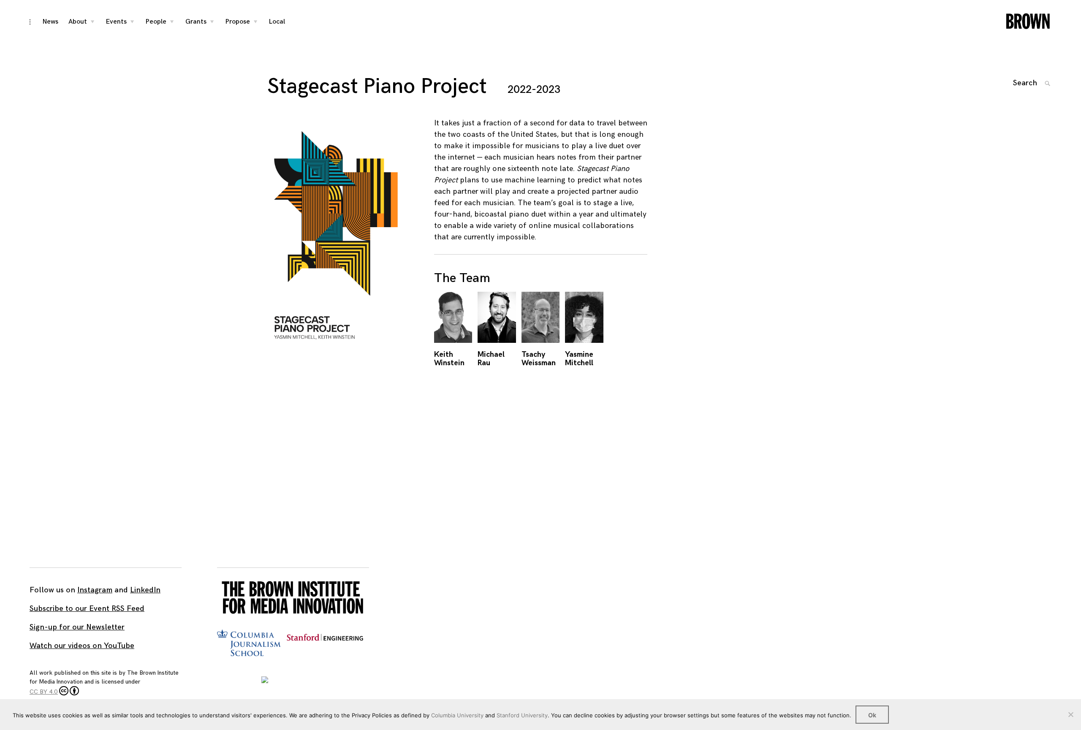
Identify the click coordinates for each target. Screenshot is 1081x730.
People (156, 22)
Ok (872, 715)
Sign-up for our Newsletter (77, 627)
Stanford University (522, 715)
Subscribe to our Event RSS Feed (87, 608)
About (77, 22)
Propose (237, 22)
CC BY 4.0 (44, 691)
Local (277, 22)
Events (116, 22)
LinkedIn (145, 590)
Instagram (94, 590)
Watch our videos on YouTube (82, 645)
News (50, 22)
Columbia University (457, 715)
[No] (1070, 714)
